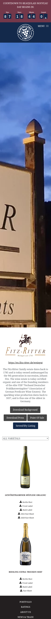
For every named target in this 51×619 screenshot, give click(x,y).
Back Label (27, 510)
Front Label (27, 506)
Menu (41, 25)
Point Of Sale (37, 417)
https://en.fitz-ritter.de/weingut (25, 362)
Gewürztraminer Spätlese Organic (25, 495)
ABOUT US (25, 612)
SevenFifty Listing (25, 425)
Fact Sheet (27, 590)
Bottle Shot (27, 502)
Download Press (15, 417)
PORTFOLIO (26, 602)
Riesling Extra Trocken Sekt (25, 572)
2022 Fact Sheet (27, 514)
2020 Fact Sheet (27, 517)
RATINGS (25, 607)
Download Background (25, 409)
